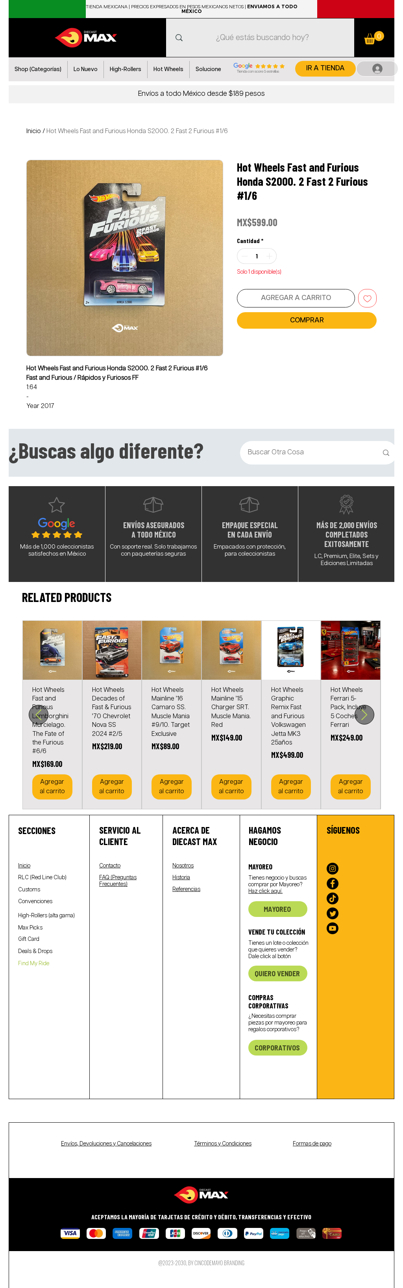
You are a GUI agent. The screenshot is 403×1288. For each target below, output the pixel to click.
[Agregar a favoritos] (367, 298)
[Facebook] (332, 883)
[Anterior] (38, 714)
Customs (29, 890)
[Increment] (269, 256)
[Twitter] (332, 913)
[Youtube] (332, 928)
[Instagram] (332, 869)
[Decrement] (243, 256)
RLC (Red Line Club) (42, 877)
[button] (38, 69)
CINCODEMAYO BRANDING (219, 1263)
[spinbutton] (256, 256)
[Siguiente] (364, 714)
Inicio (33, 131)
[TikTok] (332, 898)
